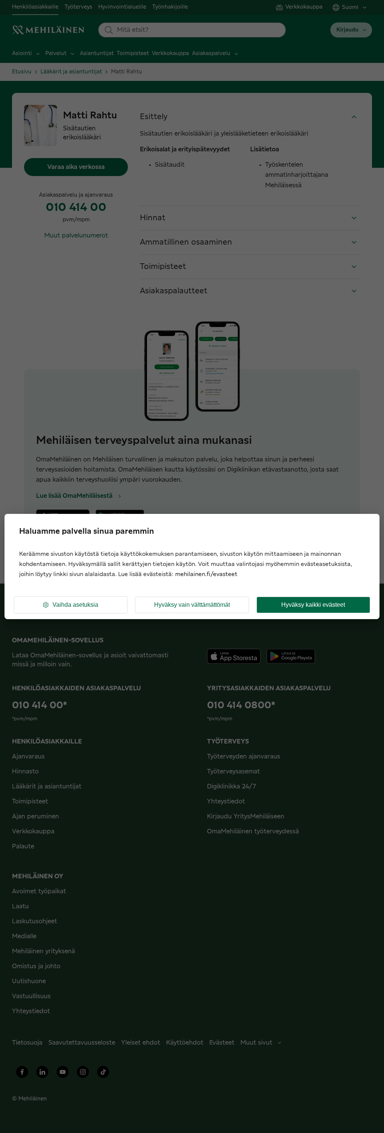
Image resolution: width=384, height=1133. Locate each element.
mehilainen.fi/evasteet (206, 574)
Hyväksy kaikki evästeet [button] (313, 605)
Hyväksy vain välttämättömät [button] (192, 605)
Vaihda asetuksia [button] (75, 605)
